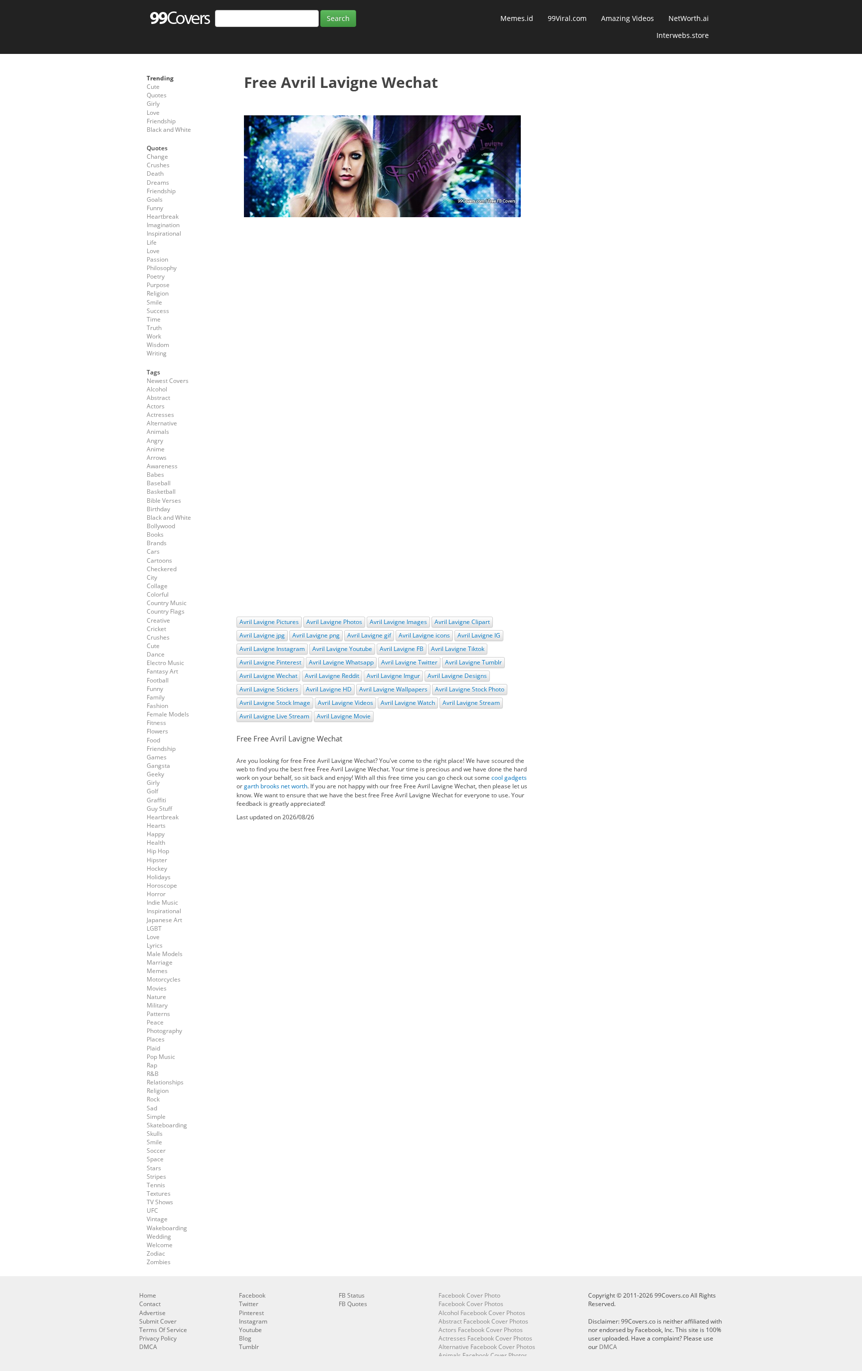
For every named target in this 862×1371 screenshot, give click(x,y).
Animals (158, 431)
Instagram (253, 1321)
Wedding (159, 1236)
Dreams (158, 182)
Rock (153, 1099)
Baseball (159, 483)
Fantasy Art (162, 671)
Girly (153, 103)
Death (155, 173)
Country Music (167, 603)
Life (152, 242)
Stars (154, 1168)
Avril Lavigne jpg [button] (262, 635)
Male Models (165, 954)
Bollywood (161, 526)
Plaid (153, 1048)
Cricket (156, 629)
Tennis (156, 1185)
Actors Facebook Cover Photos (480, 1330)
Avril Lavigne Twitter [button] (409, 662)
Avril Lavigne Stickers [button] (268, 689)
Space (155, 1159)
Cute (153, 86)
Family (156, 697)
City (152, 577)
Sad (152, 1108)
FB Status (352, 1295)
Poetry (156, 276)
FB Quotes (353, 1304)
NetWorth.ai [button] (688, 18)
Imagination (163, 225)
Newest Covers (168, 380)
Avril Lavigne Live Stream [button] (274, 716)
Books (155, 534)
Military (157, 1005)
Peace (155, 1022)
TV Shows (160, 1202)
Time (154, 319)
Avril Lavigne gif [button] (369, 635)
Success (158, 311)
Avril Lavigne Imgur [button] (393, 676)
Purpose (158, 285)
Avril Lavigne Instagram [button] (272, 649)
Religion (158, 293)
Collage (157, 586)
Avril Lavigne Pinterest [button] (270, 662)
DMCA (148, 1347)
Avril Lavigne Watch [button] (408, 702)
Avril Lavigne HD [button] (329, 689)
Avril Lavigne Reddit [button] (332, 676)
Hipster (157, 860)
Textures (159, 1193)
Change (157, 156)
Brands (157, 543)
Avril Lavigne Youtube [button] (342, 649)
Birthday (158, 509)
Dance (156, 654)
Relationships (165, 1082)
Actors (156, 406)
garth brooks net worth (275, 786)
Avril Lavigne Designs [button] (457, 676)
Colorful (158, 594)
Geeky (155, 774)
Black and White (169, 129)
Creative (158, 620)
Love (153, 112)
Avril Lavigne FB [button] (402, 649)
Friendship (161, 121)
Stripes (156, 1176)
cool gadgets (509, 777)
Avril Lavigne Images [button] (398, 622)
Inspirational (164, 233)
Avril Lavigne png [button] (316, 635)
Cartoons (159, 560)
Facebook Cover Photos (470, 1304)
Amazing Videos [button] (627, 18)
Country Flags (166, 611)
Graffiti (156, 800)
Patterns (158, 1014)
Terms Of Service (163, 1330)
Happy (156, 834)
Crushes (158, 165)
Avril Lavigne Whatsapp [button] (341, 662)
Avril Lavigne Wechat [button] (268, 676)
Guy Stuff (159, 808)
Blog (245, 1338)
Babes (155, 474)
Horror (156, 894)
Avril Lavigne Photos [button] (334, 622)
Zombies (159, 1262)
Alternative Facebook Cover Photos (486, 1347)
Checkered (162, 569)
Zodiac (156, 1253)
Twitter (248, 1304)
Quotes (157, 95)
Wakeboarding (167, 1228)
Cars (153, 551)
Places (156, 1039)
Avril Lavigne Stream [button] (471, 702)
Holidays (159, 877)
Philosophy (162, 268)
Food (153, 740)
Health (156, 842)
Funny (155, 208)
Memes (157, 971)
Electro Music (165, 663)
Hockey (157, 868)
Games (157, 757)
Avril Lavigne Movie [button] (344, 716)
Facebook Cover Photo (469, 1295)
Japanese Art (164, 920)
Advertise (152, 1313)
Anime (156, 449)
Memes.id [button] (516, 18)
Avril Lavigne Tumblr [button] (473, 662)
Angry (155, 440)
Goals (155, 199)
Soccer (156, 1150)
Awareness (162, 466)
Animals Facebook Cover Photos (482, 1355)
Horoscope (162, 885)
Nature (156, 997)
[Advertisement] (382, 297)
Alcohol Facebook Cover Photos (481, 1313)
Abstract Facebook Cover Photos (483, 1321)
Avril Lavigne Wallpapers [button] (393, 689)
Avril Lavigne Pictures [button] (269, 622)
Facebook (252, 1295)
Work (154, 336)
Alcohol (157, 389)
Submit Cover (158, 1321)
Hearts (156, 825)
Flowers (157, 731)
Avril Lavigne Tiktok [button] (457, 649)
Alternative (162, 423)
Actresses (160, 414)
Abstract (158, 397)
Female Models (168, 714)
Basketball (161, 491)
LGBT (154, 928)
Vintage (157, 1219)
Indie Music (162, 902)
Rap (152, 1065)
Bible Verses (164, 500)
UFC (152, 1210)
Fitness (156, 722)
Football (158, 680)
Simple (156, 1116)
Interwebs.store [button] (682, 35)
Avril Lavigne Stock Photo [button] (469, 689)
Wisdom (158, 345)
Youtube (250, 1330)
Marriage (160, 962)
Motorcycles (164, 979)
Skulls (155, 1133)
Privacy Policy (158, 1338)
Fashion (157, 705)
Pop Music (161, 1056)
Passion (157, 259)
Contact (150, 1304)
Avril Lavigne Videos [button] (345, 702)
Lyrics (155, 945)
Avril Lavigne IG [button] (478, 635)
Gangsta (158, 765)
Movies (157, 988)
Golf (152, 791)
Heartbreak (163, 216)
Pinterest (251, 1313)
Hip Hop (158, 851)
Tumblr (249, 1347)
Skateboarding (167, 1125)
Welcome (160, 1245)
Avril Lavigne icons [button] (424, 635)
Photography (164, 1031)
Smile (154, 302)
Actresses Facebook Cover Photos (485, 1338)
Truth (154, 328)
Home (147, 1295)
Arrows (157, 457)
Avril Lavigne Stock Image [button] (274, 702)
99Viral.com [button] (567, 18)
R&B (153, 1073)
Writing (157, 353)
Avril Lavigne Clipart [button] (462, 622)
